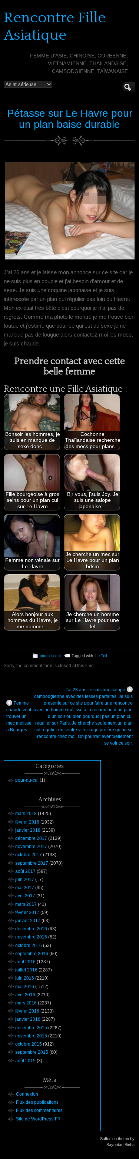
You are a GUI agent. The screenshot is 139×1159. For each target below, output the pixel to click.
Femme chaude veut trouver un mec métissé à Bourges (19, 716)
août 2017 (25, 871)
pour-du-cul (50, 655)
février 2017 (27, 912)
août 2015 (25, 1060)
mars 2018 (26, 813)
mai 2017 (24, 887)
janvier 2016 (27, 1019)
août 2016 (25, 961)
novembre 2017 (31, 846)
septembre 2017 (31, 863)
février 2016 (27, 1011)
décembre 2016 (31, 928)
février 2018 (27, 822)
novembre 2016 (31, 937)
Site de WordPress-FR (38, 1119)
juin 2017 (24, 879)
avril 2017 (25, 895)
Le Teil (101, 655)
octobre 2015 (28, 1044)
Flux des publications (37, 1102)
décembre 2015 (31, 1027)
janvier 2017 (27, 920)
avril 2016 (25, 994)
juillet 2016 (26, 970)
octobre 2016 (28, 945)
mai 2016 (24, 986)
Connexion (27, 1094)
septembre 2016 (31, 953)
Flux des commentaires (39, 1110)
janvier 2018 (27, 830)
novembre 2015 (31, 1036)
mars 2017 (26, 904)
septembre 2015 (31, 1052)
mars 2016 (26, 1003)
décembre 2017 (31, 838)
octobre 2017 (28, 854)
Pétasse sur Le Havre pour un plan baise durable (69, 118)
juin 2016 (24, 978)
